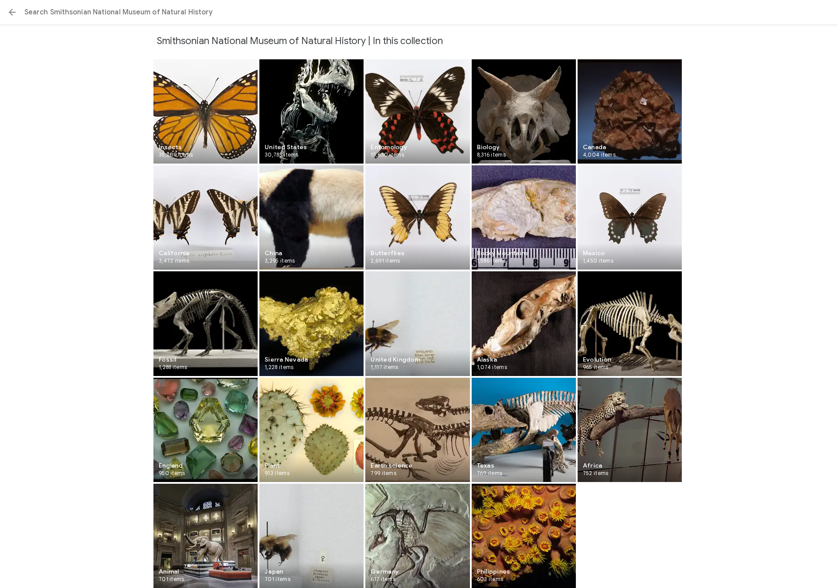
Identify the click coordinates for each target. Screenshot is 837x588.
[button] (12, 12)
